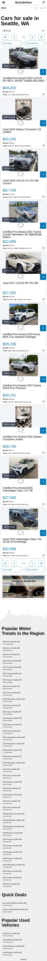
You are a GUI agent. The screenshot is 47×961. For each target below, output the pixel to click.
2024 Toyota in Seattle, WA (12, 662)
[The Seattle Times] (24, 2)
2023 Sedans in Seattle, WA (12, 751)
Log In (36, 8)
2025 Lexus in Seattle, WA (11, 732)
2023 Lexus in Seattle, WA (11, 694)
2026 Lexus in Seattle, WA (11, 809)
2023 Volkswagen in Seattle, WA (14, 738)
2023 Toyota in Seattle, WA (12, 713)
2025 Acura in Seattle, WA (12, 789)
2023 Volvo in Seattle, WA (11, 777)
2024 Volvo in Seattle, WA (11, 802)
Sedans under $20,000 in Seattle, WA (15, 911)
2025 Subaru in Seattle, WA (12, 726)
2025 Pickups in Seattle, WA (12, 847)
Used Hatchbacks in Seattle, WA (13, 947)
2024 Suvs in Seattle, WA (11, 649)
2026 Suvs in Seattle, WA (11, 687)
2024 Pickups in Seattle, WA (12, 783)
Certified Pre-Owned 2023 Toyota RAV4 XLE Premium (22, 386)
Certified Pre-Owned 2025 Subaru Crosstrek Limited (22, 438)
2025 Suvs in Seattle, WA (11, 643)
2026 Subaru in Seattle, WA (12, 872)
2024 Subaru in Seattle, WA (12, 758)
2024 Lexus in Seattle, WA (11, 707)
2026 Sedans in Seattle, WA (12, 796)
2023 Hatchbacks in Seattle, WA (13, 745)
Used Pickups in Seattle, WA (12, 954)
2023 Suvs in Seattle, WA (11, 656)
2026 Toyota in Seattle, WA (12, 675)
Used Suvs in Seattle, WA (11, 935)
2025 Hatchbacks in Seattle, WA (13, 821)
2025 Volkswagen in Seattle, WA (14, 700)
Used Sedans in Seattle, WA (12, 941)
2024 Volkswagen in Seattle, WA (14, 764)
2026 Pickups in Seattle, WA (12, 860)
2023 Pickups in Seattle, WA (12, 840)
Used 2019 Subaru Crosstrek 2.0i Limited (22, 130)
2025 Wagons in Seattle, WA (12, 853)
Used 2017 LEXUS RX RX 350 (20, 283)
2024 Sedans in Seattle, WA (12, 681)
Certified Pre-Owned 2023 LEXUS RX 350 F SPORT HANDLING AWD (23, 79)
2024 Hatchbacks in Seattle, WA (13, 815)
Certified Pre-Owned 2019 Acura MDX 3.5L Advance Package (21, 335)
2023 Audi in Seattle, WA (11, 770)
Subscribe (43, 8)
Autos (3, 7)
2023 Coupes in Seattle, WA (12, 879)
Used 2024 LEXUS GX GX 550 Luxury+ (21, 182)
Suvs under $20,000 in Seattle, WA (14, 904)
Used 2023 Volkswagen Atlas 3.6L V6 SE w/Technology (22, 540)
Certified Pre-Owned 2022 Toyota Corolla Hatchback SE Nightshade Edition (22, 234)
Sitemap (23, 959)
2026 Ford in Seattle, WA (11, 885)
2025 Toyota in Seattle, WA (12, 668)
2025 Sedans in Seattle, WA (12, 719)
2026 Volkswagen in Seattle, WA (14, 866)
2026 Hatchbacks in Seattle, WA (13, 828)
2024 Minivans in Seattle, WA (13, 834)
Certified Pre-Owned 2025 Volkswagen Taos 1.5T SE (18, 489)
